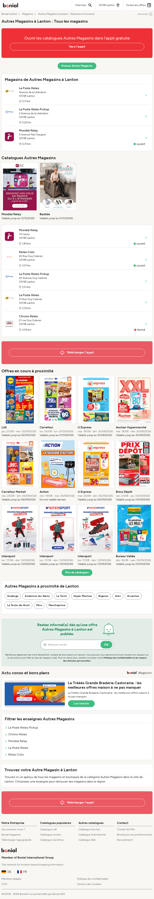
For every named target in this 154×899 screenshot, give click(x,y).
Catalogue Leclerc (50, 834)
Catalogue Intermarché (92, 834)
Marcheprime (57, 605)
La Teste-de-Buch (18, 605)
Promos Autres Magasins (77, 65)
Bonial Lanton (9, 14)
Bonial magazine (11, 834)
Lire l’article (81, 703)
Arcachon (133, 596)
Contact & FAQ (126, 829)
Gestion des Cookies (89, 884)
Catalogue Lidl (48, 829)
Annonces (143, 14)
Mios (39, 605)
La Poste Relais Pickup (23, 727)
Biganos (103, 596)
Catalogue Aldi (87, 840)
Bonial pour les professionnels (134, 834)
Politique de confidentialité (92, 878)
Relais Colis (16, 754)
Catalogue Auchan (89, 829)
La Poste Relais (18, 748)
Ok (106, 644)
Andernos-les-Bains (37, 596)
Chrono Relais (17, 734)
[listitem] (20, 191)
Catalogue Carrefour (52, 840)
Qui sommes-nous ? (13, 829)
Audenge (12, 596)
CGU (4, 884)
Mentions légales (11, 878)
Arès (118, 596)
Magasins (27, 14)
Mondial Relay (17, 741)
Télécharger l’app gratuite (16, 840)
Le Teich (61, 596)
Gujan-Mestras (82, 596)
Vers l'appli (77, 46)
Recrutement (125, 840)
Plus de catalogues (77, 572)
